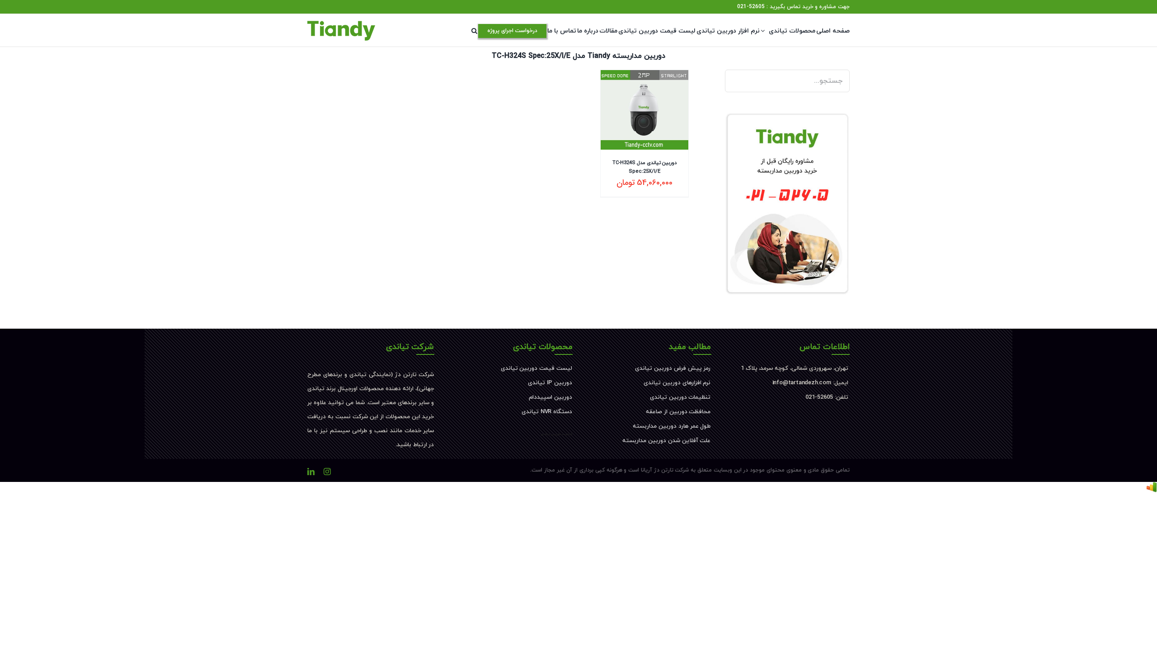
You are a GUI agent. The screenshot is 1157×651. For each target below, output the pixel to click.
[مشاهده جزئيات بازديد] (1151, 489)
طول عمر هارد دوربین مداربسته (671, 426)
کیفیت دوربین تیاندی (557, 434)
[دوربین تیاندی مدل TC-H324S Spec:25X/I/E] (644, 110)
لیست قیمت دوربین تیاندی (536, 368)
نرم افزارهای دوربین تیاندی (677, 383)
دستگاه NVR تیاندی (547, 412)
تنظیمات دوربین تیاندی (680, 397)
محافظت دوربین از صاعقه (678, 412)
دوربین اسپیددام (550, 397)
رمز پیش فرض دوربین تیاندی (672, 368)
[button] (474, 31)
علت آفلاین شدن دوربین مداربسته (666, 441)
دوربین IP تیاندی (550, 383)
